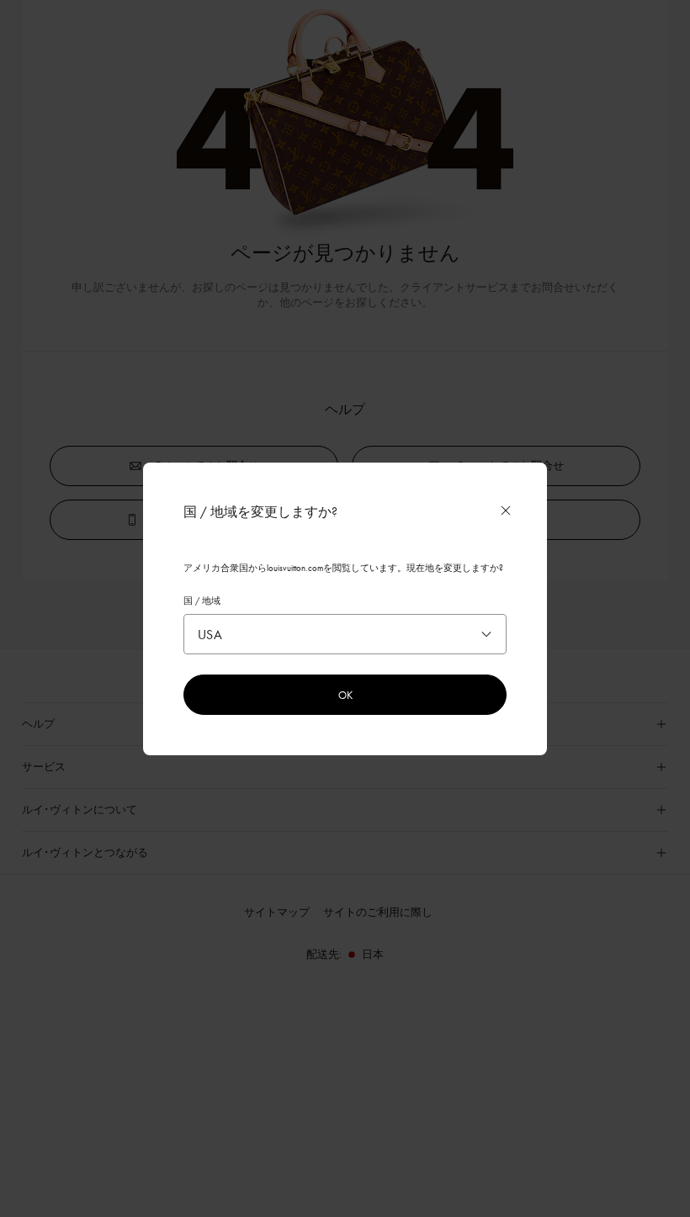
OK (345, 694)
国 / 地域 (201, 600)
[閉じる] (505, 510)
